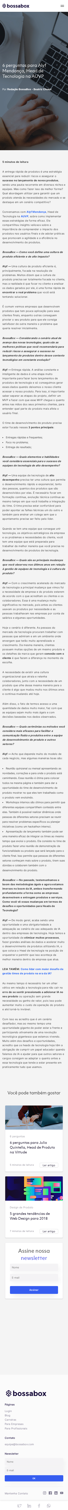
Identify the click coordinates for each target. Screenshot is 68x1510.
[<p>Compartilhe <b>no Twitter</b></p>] (19, 1505)
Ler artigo (49, 1165)
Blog (7, 1415)
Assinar (33, 1290)
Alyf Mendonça (36, 211)
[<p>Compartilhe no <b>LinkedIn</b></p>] (29, 1505)
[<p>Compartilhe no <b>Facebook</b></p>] (39, 1505)
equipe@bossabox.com (19, 1444)
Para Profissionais (16, 1428)
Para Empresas (14, 1424)
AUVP (24, 216)
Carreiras (10, 1419)
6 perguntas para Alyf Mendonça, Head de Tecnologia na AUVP (24, 71)
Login (8, 1411)
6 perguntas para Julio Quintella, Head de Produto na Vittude (32, 1147)
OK (34, 1478)
